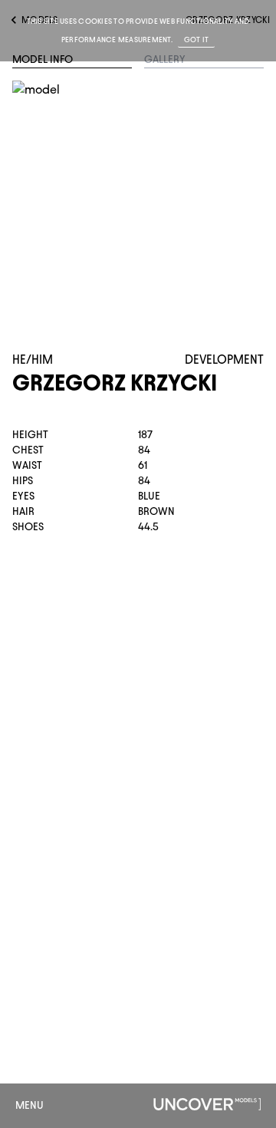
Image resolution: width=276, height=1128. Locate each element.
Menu (29, 1105)
